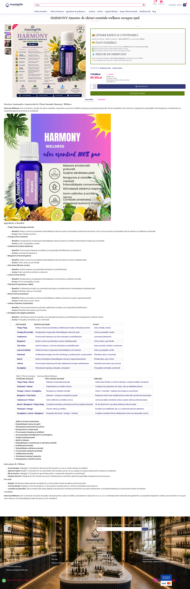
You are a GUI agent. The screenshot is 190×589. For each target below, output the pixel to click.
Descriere (89, 100)
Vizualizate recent (13, 521)
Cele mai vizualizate (34, 521)
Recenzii (101, 100)
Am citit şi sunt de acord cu (113, 533)
